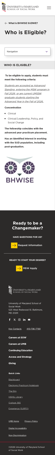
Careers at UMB (17, 344)
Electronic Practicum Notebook (24, 385)
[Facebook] (10, 320)
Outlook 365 (15, 403)
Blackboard (14, 380)
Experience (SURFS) (18, 408)
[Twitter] (14, 320)
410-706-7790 (33, 329)
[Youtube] (29, 320)
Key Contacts (15, 329)
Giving (12, 363)
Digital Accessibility (18, 428)
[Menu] (49, 7)
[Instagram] (19, 320)
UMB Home (14, 421)
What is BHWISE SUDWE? (23, 23)
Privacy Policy (31, 421)
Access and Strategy (20, 356)
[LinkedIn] (24, 320)
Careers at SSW (17, 337)
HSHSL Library (16, 397)
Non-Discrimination (17, 435)
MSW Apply (29, 268)
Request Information (29, 245)
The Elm (12, 391)
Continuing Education (21, 350)
